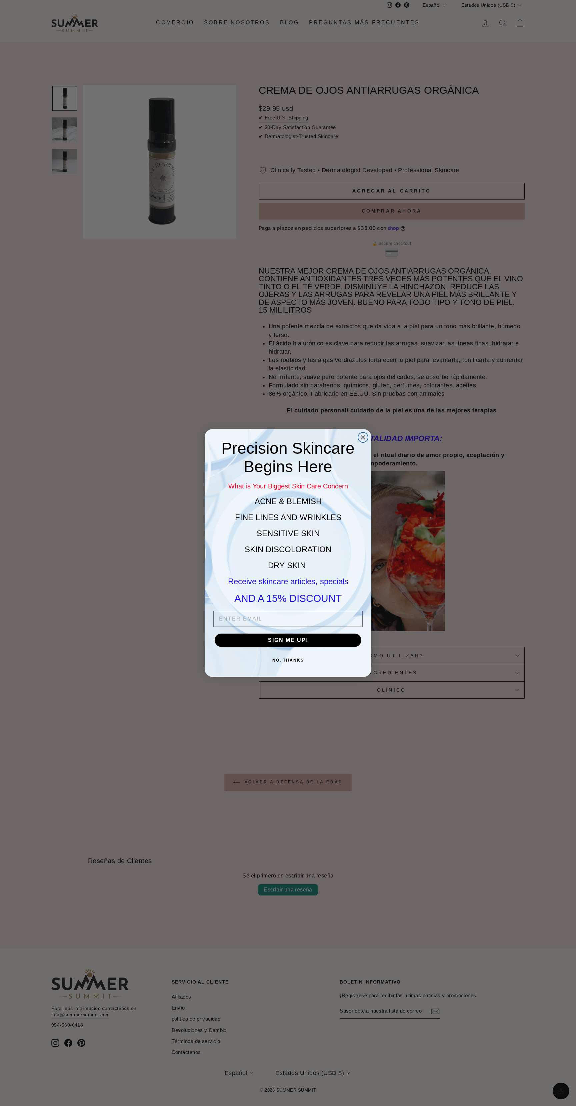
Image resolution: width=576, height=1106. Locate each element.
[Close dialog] (363, 437)
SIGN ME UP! (288, 640)
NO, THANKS (288, 660)
